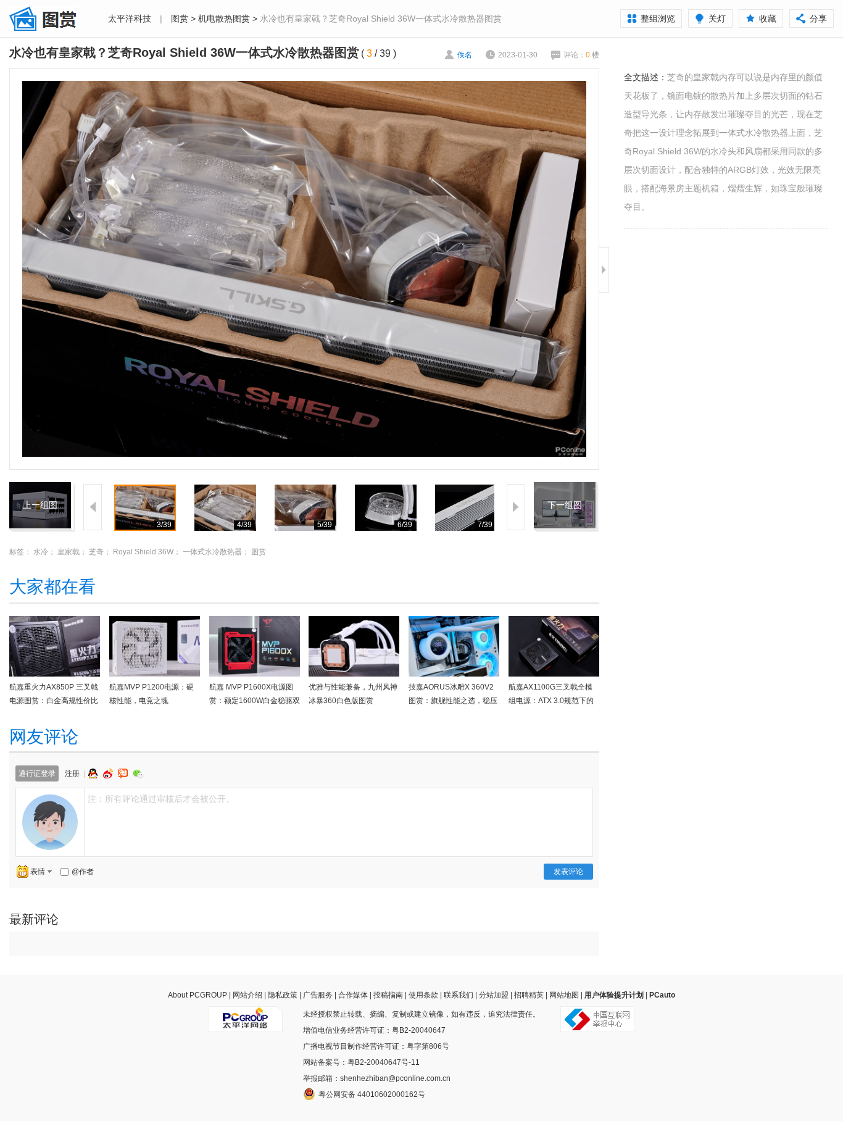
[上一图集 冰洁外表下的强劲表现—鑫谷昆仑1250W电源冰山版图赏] (40, 489)
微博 (109, 773)
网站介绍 (247, 995)
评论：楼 (581, 55)
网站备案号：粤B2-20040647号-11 (361, 1062)
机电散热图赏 (224, 18)
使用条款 (423, 995)
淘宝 (124, 773)
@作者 (83, 871)
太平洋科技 (129, 18)
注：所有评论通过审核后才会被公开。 (161, 799)
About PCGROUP (197, 995)
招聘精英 (529, 995)
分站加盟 (494, 995)
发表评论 (568, 871)
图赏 (179, 18)
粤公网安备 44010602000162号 (371, 1094)
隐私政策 (282, 995)
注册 (72, 773)
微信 (138, 773)
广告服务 (318, 995)
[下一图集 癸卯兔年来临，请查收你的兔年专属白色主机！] (565, 489)
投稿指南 (388, 995)
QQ (94, 773)
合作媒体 (353, 995)
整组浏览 (658, 18)
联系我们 (458, 995)
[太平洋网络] (246, 1014)
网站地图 (564, 995)
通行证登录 (37, 773)
